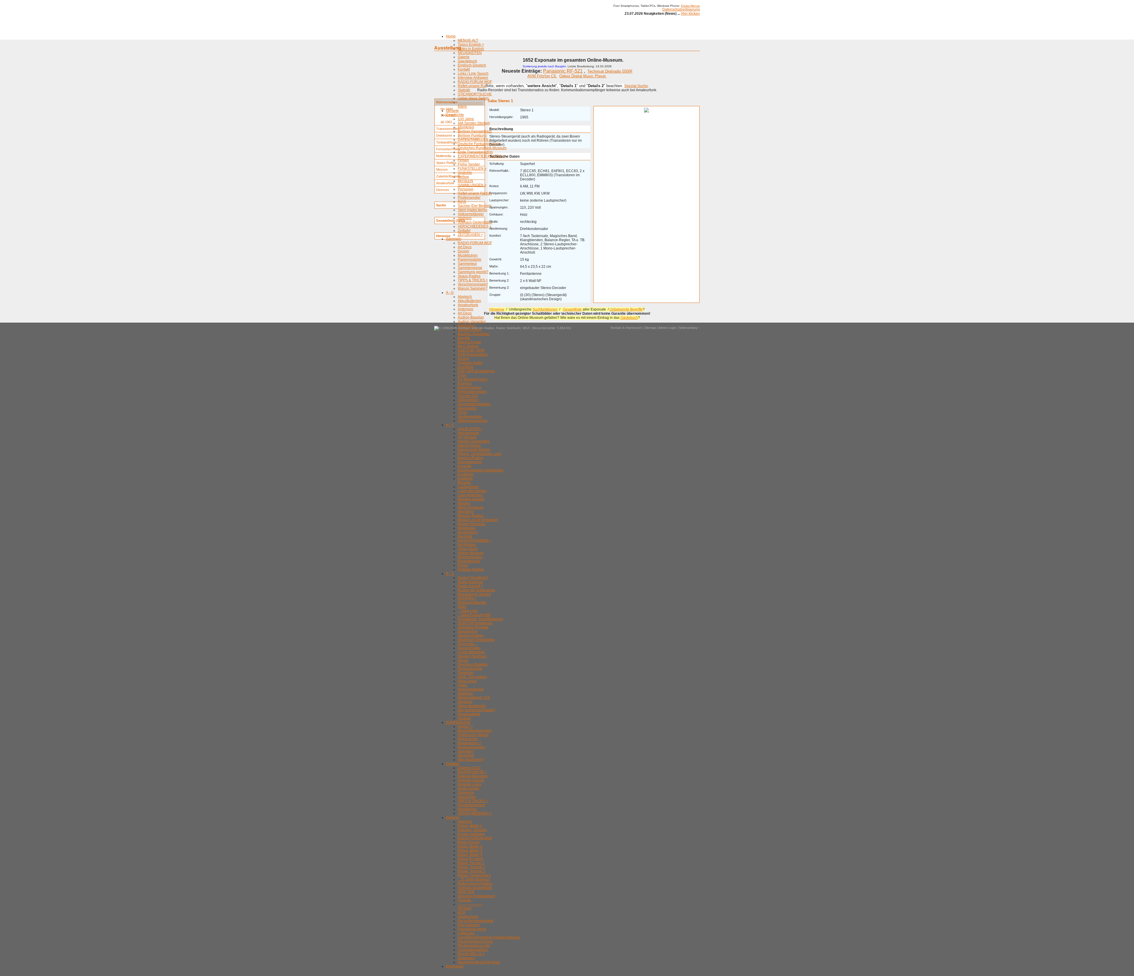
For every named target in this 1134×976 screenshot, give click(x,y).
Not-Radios (467, 545)
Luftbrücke (466, 933)
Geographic (467, 408)
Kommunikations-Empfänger (481, 470)
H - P (450, 425)
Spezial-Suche (636, 86)
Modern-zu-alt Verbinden (478, 520)
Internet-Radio (469, 445)
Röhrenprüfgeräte (472, 602)
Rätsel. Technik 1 (471, 867)
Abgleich (465, 297)
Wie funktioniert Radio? (476, 710)
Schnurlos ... (468, 644)
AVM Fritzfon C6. (542, 76)
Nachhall (465, 536)
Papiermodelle (469, 259)
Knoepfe (464, 466)
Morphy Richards (471, 524)
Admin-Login (667, 327)
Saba (462, 607)
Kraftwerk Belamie (465, 480)
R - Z (450, 574)
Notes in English (471, 49)
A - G (450, 292)
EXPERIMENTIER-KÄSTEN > (481, 156)
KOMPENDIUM (458, 722)
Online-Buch (468, 549)
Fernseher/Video (448, 149)
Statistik (464, 90)
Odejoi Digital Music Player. (583, 76)
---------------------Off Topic (470, 906)
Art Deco (465, 247)
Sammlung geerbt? (473, 272)
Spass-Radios (469, 276)
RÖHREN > (467, 598)
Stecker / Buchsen (472, 656)
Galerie (464, 57)
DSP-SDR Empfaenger (476, 371)
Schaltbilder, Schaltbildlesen (480, 619)
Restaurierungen (471, 747)
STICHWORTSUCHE (475, 94)
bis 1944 (447, 109)
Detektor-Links (469, 784)
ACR (461, 912)
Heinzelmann (468, 433)
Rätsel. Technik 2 (471, 871)
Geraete (452, 111)
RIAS (462, 202)
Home (451, 36)
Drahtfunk (465, 367)
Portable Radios (471, 569)
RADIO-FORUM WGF (475, 82)
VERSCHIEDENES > (474, 226)
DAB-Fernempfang (473, 354)
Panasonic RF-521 (563, 71)
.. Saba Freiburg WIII (474, 615)
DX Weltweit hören (473, 379)
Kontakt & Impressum (626, 327)
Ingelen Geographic (474, 441)
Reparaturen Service (474, 594)
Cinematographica (473, 950)
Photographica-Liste (474, 946)
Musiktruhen (468, 255)
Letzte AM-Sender (472, 491)
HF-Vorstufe (467, 437)
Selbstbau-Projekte (473, 627)
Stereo (463, 660)
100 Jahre (466, 119)
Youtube (464, 718)
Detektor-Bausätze (473, 776)
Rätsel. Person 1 (471, 863)
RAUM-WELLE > (471, 954)
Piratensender (469, 197)
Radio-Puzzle (469, 842)
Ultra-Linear (467, 681)
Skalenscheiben (471, 636)
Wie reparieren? (471, 760)
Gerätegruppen (470, 416)
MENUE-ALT (468, 40)
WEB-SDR (466, 892)
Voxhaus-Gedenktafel (475, 222)
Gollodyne (466, 793)
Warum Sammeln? (473, 288)
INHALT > (465, 726)
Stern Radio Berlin (472, 210)
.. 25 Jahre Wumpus (474, 879)
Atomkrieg (466, 127)
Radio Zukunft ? (470, 586)
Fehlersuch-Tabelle (473, 735)
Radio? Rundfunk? (473, 578)
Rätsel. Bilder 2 (470, 846)
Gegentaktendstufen (474, 404)
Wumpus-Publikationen (476, 896)
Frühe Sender (469, 164)
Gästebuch (629, 318)
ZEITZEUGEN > (470, 235)
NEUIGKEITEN (470, 53)
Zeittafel (464, 231)
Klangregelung (470, 462)
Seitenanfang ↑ (689, 327)
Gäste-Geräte (468, 788)
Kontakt (464, 69)
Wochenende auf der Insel (479, 962)
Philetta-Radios (470, 557)
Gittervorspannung (473, 421)
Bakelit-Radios (469, 330)
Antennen (465, 309)
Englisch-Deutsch (472, 65)
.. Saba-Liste (468, 611)
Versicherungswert (473, 284)
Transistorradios (448, 128)
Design (463, 251)
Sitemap (650, 327)
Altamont (465, 822)
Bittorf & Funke (469, 342)
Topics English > (471, 45)
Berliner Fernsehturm (475, 131)
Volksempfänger (471, 214)
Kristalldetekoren (471, 805)
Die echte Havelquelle (475, 921)
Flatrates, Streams (472, 830)
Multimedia (466, 528)
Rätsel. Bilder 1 (470, 826)
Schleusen (466, 958)
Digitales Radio (470, 363)
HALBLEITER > (470, 429)
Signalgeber (468, 631)
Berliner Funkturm (472, 135)
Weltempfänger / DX (474, 698)
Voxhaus (465, 218)
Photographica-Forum (475, 941)
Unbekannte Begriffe (626, 309)
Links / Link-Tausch (473, 73)
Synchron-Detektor (473, 664)
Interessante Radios (474, 450)
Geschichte (467, 797)
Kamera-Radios (470, 458)
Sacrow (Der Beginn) (474, 206)
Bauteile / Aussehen (474, 334)
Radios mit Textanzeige (476, 590)
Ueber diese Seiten (473, 98)
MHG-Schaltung (470, 507)
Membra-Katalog (471, 499)
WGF (526, 328)
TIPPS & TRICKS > (473, 280)
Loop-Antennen (470, 495)
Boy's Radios (468, 346)
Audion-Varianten (472, 321)
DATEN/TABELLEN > (474, 140)
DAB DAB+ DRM (471, 350)
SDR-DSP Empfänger (475, 623)
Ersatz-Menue (690, 5)
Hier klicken (690, 14)
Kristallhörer (467, 809)
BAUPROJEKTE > (472, 772)
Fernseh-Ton (468, 396)
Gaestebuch (467, 61)
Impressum (455, 966)
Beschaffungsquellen (475, 731)
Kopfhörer (466, 474)
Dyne (462, 375)
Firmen (463, 160)
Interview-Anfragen (473, 78)
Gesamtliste (572, 309)
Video (462, 685)
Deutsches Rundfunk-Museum (482, 148)
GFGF (462, 412)
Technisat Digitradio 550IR (609, 71)
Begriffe (464, 338)
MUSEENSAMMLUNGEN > (472, 183)
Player (463, 565)
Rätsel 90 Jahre (470, 859)
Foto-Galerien (469, 925)
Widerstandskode (472, 706)
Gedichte (465, 173)
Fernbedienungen (472, 392)
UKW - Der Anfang (472, 677)
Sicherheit (466, 755)
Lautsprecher (468, 487)
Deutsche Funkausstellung (479, 144)
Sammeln (453, 239)
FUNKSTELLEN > (472, 169)
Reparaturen (468, 739)
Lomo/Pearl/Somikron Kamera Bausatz (489, 937)
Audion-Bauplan (471, 317)
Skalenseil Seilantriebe (476, 640)
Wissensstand (469, 714)
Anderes (453, 817)
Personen (465, 189)
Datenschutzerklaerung (681, 9)
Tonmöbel (466, 673)
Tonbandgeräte (470, 669)
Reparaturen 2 (469, 743)
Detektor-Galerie (471, 780)
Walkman (465, 693)
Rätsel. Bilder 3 (470, 850)
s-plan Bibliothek (471, 652)
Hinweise (496, 309)
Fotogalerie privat (472, 929)
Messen (464, 503)
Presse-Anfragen (471, 834)
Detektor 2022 (469, 768)
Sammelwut (467, 264)
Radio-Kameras (470, 582)
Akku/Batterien (469, 301)
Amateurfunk (468, 305)
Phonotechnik (469, 561)
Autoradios (466, 326)
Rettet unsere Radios (475, 193)
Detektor (453, 764)
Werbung (465, 702)
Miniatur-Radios (470, 516)
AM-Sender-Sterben (474, 123)
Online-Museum (470, 553)
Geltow (463, 177)
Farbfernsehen (469, 388)
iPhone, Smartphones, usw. (479, 454)
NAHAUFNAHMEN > (474, 540)
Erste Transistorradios (475, 152)
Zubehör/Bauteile (448, 176)
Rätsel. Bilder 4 (470, 855)
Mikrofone (466, 512)
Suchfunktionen (545, 309)
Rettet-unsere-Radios (475, 86)
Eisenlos (465, 383)
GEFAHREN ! (468, 400)
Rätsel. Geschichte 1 (474, 875)
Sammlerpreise (470, 268)
